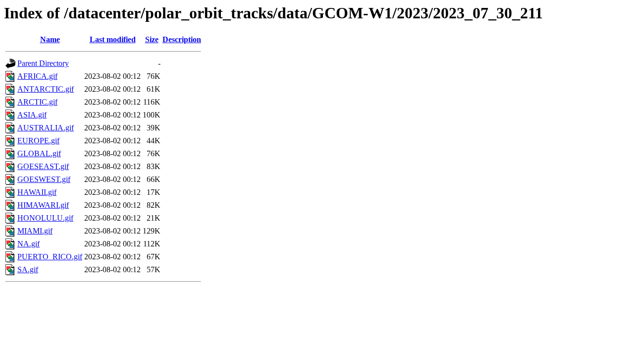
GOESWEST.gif (43, 179)
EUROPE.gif (38, 140)
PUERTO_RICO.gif (49, 256)
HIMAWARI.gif (43, 205)
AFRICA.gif (37, 76)
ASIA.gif (32, 115)
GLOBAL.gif (39, 153)
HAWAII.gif (36, 192)
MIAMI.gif (35, 231)
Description (181, 39)
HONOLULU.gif (45, 218)
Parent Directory (43, 63)
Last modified (113, 39)
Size (151, 39)
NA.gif (28, 243)
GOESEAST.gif (43, 166)
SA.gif (27, 269)
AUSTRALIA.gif (45, 127)
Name (50, 39)
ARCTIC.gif (37, 102)
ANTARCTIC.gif (45, 89)
